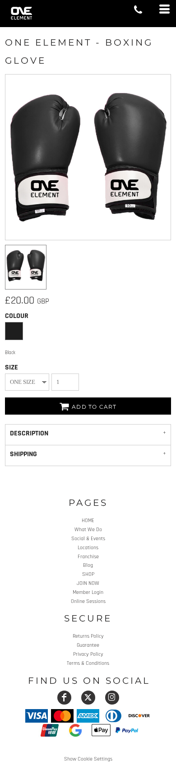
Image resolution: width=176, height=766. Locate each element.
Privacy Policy (88, 654)
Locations (88, 547)
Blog (88, 565)
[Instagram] (112, 698)
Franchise (88, 556)
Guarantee (88, 645)
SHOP (88, 574)
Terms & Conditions (88, 663)
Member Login (88, 592)
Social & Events (88, 538)
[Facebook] (64, 698)
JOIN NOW (88, 583)
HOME (88, 520)
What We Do (88, 529)
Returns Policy (88, 636)
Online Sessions (88, 601)
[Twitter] (88, 698)
